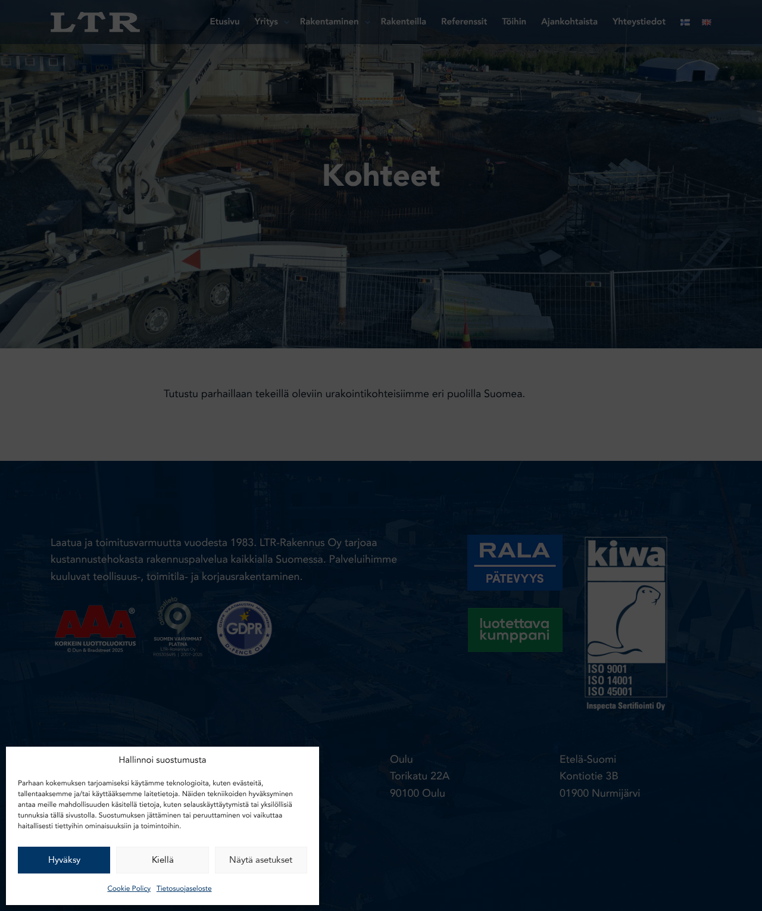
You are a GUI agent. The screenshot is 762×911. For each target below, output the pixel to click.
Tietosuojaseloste (184, 889)
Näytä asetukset (260, 860)
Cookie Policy (128, 889)
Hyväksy (64, 860)
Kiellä (163, 860)
